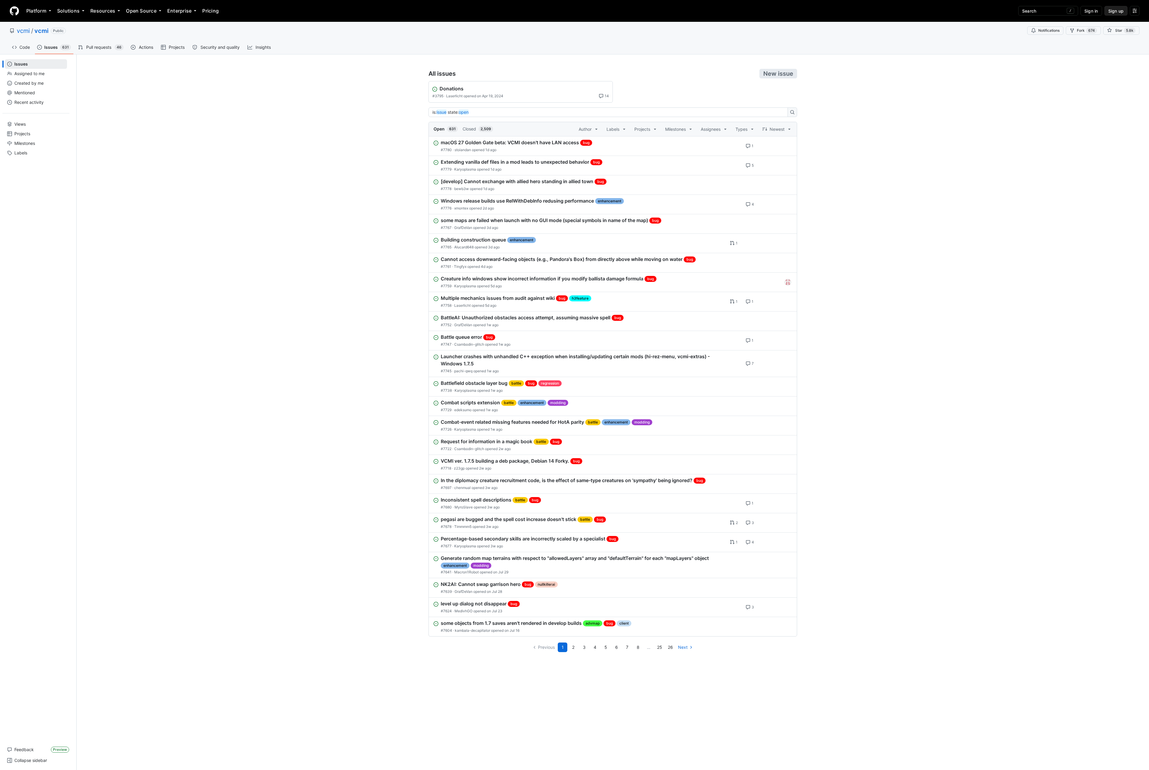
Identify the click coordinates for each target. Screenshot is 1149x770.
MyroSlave (464, 507)
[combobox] (609, 112)
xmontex (461, 208)
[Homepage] (14, 11)
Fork (1086, 30)
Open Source (141, 11)
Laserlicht (454, 96)
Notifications (1049, 30)
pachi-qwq (463, 371)
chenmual (462, 487)
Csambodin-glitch (469, 344)
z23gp (459, 468)
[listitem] (613, 146)
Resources (102, 11)
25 (659, 647)
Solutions (68, 11)
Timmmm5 (463, 526)
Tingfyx (460, 266)
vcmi (23, 30)
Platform (36, 11)
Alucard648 (464, 247)
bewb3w (461, 188)
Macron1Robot (466, 572)
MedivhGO (463, 611)
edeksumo (463, 410)
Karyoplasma (465, 169)
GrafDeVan (463, 227)
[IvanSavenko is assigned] (788, 282)
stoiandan (463, 150)
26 (670, 647)
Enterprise (179, 11)
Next (683, 647)
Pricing (210, 11)
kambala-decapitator (472, 630)
